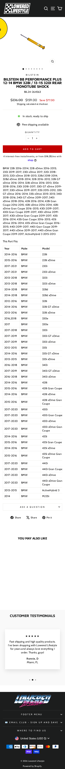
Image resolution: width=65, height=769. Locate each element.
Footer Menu (31, 714)
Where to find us (31, 730)
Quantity (32, 132)
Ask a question (32, 507)
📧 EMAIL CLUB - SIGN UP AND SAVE (31, 722)
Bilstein (32, 75)
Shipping (21, 104)
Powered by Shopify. (32, 766)
